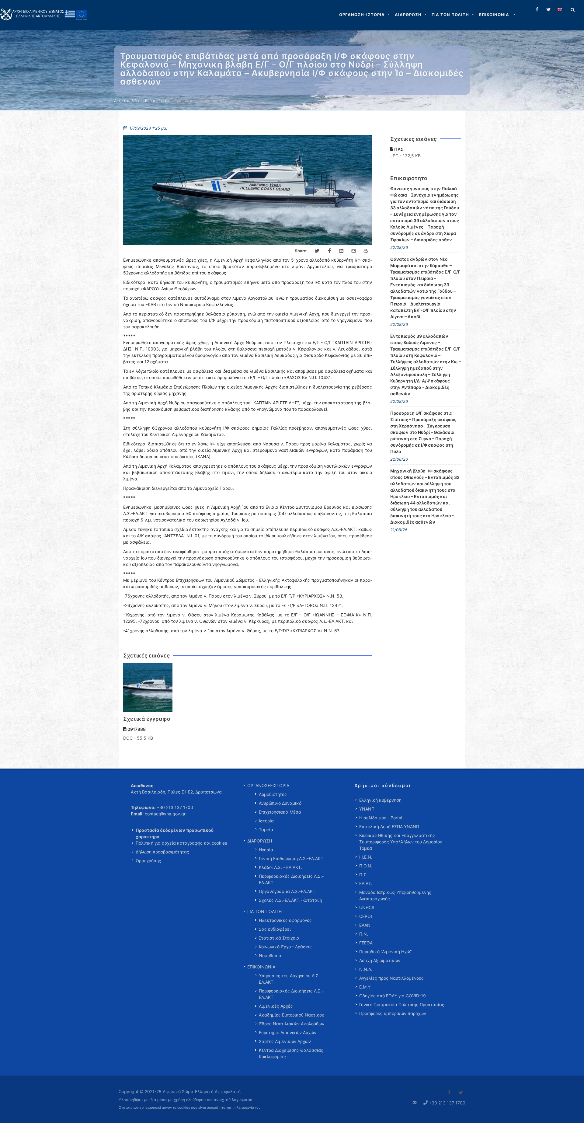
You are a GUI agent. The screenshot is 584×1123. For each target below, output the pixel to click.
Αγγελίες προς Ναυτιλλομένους (391, 978)
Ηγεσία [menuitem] (266, 849)
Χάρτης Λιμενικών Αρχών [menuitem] (285, 1041)
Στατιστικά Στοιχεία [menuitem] (279, 937)
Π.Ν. (363, 933)
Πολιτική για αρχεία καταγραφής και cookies (181, 843)
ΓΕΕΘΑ (366, 942)
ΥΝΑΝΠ (366, 808)
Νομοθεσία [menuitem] (270, 955)
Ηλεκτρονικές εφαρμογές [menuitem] (285, 920)
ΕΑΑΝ (364, 925)
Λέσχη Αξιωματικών (379, 960)
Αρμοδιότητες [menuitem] (273, 794)
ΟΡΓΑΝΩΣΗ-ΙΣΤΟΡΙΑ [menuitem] (268, 785)
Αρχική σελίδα (126, 100)
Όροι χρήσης (148, 860)
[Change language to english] (560, 9)
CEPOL (366, 916)
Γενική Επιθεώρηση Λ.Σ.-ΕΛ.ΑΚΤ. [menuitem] (292, 858)
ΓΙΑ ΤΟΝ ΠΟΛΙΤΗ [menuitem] (264, 911)
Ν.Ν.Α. (365, 969)
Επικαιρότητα (157, 100)
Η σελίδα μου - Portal (380, 817)
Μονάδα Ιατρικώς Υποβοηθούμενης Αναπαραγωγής (395, 895)
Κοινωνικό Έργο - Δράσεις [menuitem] (285, 946)
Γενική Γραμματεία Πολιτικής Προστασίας (401, 1004)
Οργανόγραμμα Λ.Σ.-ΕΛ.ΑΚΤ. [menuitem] (288, 891)
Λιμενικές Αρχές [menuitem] (276, 1006)
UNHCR (366, 907)
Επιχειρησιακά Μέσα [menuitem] (280, 811)
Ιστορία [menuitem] (266, 820)
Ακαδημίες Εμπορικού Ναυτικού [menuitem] (291, 1014)
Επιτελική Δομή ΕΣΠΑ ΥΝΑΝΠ (389, 826)
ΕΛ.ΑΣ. (365, 883)
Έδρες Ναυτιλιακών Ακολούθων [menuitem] (291, 1023)
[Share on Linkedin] (341, 251)
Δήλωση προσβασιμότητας (162, 851)
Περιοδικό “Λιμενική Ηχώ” (385, 951)
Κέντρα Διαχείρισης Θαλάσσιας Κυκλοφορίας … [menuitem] (291, 1053)
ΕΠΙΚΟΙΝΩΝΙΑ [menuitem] (261, 966)
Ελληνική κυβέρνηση (380, 800)
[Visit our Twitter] (460, 1092)
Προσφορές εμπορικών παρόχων (392, 1013)
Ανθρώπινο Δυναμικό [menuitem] (280, 803)
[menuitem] (498, 14)
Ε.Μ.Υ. (365, 986)
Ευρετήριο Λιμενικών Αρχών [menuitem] (287, 1032)
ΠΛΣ (398, 149)
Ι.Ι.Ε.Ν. (365, 857)
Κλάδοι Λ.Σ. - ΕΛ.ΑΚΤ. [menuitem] (280, 867)
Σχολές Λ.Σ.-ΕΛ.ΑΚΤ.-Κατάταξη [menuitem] (290, 900)
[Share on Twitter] (317, 251)
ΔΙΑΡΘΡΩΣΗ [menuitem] (259, 840)
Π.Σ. (363, 874)
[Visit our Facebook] (449, 1092)
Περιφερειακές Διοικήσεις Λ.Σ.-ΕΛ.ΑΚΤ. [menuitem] (291, 879)
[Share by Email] (354, 251)
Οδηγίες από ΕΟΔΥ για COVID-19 (392, 995)
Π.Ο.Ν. (365, 865)
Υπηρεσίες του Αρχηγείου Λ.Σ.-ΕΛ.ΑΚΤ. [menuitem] (290, 979)
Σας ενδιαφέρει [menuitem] (275, 929)
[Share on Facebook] (329, 251)
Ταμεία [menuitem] (266, 829)
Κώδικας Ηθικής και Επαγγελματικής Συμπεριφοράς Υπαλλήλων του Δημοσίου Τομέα (400, 842)
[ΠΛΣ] (148, 687)
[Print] (366, 251)
